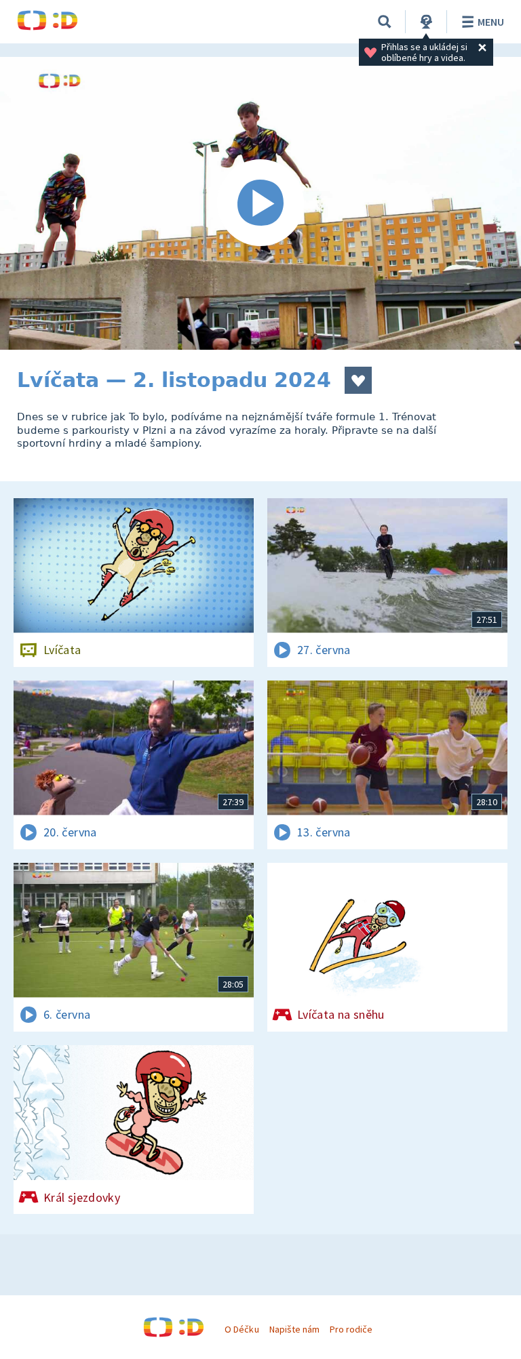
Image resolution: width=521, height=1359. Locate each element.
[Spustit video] (260, 203)
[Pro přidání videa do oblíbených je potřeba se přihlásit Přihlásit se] (358, 380)
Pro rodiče (351, 1329)
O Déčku (241, 1329)
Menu (491, 21)
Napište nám (294, 1329)
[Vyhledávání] (384, 21)
